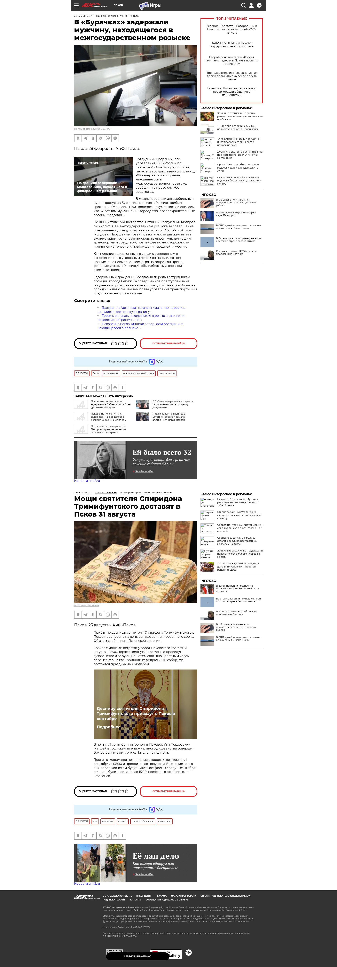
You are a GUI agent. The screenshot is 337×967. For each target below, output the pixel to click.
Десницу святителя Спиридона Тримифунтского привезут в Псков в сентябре (136, 713)
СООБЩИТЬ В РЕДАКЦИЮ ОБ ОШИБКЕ (167, 900)
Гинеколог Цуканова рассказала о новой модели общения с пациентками (231, 92)
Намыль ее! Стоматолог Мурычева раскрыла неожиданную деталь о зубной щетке (238, 502)
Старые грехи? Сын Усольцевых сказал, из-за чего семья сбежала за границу (239, 515)
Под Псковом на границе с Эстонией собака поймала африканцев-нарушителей (169, 416)
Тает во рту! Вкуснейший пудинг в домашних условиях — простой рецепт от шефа (238, 566)
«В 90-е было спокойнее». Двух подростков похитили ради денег (237, 127)
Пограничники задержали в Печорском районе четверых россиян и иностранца (108, 429)
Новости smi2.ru (87, 481)
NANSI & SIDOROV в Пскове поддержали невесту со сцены (231, 45)
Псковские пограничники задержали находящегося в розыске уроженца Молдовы (108, 416)
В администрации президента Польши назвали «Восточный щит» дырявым (237, 588)
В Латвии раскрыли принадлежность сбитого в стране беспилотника (239, 239)
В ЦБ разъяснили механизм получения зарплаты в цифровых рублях (236, 202)
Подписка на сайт (114, 900)
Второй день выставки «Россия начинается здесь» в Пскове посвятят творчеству (232, 61)
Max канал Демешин (86, 605)
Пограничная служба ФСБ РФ (92, 128)
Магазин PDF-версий (183, 896)
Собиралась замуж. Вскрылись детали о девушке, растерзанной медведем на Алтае (237, 540)
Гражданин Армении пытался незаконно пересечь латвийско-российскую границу (141, 310)
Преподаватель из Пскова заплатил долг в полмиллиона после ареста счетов (232, 76)
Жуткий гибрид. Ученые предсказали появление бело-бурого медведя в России (240, 553)
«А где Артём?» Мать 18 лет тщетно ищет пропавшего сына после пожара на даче (238, 142)
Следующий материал (137, 956)
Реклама (161, 896)
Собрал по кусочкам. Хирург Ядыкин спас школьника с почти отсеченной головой (240, 528)
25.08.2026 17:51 (83, 492)
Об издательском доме (117, 896)
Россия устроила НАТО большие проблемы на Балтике (236, 252)
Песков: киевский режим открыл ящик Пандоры (236, 214)
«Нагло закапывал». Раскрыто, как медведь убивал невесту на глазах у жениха (239, 180)
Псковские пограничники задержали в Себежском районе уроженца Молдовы (110, 404)
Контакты (135, 900)
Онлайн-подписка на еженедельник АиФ (225, 896)
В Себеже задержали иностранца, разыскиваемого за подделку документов (173, 404)
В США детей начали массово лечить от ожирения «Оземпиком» (238, 227)
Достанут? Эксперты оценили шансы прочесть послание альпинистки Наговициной (240, 154)
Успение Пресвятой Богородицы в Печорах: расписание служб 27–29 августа (231, 29)
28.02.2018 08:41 (83, 15)
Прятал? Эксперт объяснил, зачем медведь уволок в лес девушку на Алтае (238, 167)
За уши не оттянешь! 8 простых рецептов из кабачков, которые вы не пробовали (240, 116)
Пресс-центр (143, 896)
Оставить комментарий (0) (169, 343)
